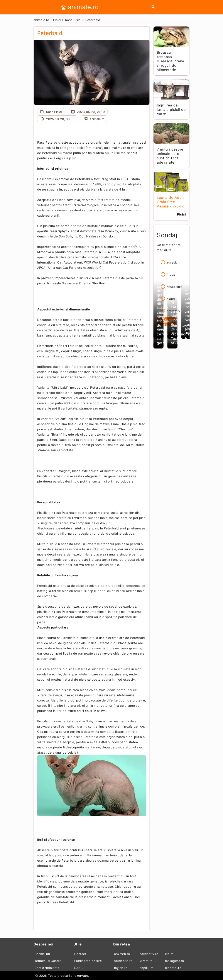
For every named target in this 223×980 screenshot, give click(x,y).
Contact (80, 954)
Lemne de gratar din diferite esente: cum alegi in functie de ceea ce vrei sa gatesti (163, 314)
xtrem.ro (146, 961)
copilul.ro (147, 968)
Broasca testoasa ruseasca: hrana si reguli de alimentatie (170, 61)
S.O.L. (78, 968)
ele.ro (169, 954)
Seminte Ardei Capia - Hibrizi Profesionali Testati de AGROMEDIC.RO (185, 334)
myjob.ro (120, 968)
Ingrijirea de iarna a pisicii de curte (171, 109)
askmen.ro (122, 954)
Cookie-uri (42, 954)
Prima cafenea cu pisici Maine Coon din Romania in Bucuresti (179, 317)
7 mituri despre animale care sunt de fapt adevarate (170, 155)
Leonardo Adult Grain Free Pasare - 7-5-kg (171, 201)
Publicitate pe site (88, 961)
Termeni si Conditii (48, 961)
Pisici (181, 214)
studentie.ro (123, 961)
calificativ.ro (149, 954)
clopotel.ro (173, 968)
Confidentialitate (47, 968)
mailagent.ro (174, 961)
